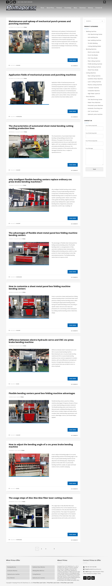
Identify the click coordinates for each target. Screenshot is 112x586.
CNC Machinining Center (95, 34)
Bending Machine (91, 49)
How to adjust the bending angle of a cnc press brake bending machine (41, 445)
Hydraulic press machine (95, 114)
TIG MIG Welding (93, 43)
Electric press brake (93, 52)
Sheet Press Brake (93, 70)
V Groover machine (93, 87)
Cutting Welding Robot (94, 46)
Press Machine (90, 96)
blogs (17, 384)
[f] (7, 2)
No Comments (74, 65)
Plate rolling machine (94, 61)
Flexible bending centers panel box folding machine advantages (42, 393)
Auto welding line (93, 37)
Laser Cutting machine (94, 82)
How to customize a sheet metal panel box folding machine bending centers (39, 287)
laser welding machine (94, 40)
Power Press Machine (94, 102)
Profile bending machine (95, 64)
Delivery (18, 65)
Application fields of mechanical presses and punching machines (42, 74)
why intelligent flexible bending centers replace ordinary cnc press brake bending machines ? (40, 180)
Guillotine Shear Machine (95, 79)
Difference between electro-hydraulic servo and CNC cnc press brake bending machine (41, 341)
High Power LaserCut (94, 93)
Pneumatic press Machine (95, 105)
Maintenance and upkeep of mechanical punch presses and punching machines (40, 22)
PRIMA (25, 27)
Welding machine (91, 31)
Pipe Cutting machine (94, 76)
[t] (11, 2)
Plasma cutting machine (95, 85)
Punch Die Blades (93, 55)
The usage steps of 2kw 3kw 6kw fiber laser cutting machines (41, 497)
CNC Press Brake (92, 58)
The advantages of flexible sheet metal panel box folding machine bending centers (43, 234)
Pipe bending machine (94, 67)
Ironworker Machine (94, 90)
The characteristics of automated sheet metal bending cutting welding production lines (41, 127)
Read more (72, 60)
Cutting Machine (91, 73)
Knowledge (19, 116)
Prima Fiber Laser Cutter (39, 582)
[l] (14, 2)
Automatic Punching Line (95, 108)
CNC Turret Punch (93, 111)
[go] (102, 21)
